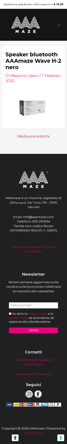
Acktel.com (33, 433)
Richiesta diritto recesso (33, 374)
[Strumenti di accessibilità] (15, 437)
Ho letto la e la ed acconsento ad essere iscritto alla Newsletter (31, 317)
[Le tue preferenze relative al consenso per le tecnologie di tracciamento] (60, 437)
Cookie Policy (18, 318)
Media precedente (33, 136)
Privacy (17, 247)
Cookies (32, 247)
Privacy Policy (37, 313)
